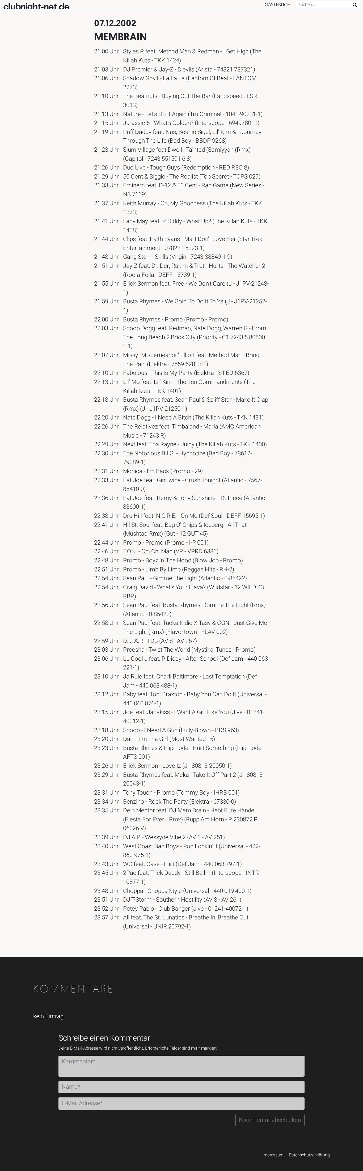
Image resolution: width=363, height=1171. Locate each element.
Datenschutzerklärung (309, 1155)
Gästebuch (277, 5)
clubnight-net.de (36, 6)
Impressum (273, 1155)
